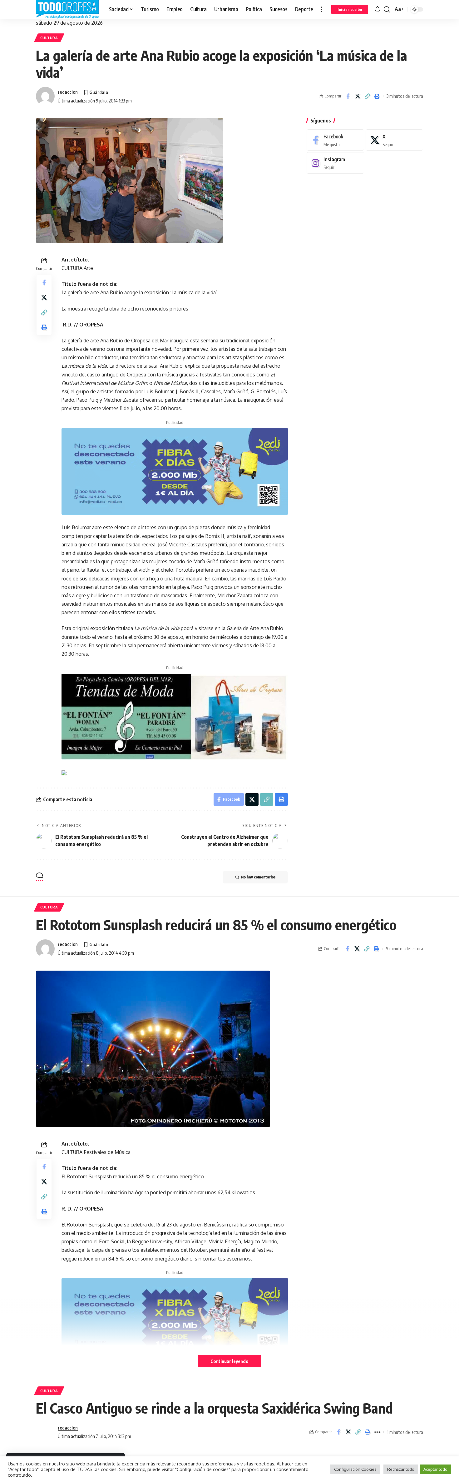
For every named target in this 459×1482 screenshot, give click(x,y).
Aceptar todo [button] (435, 1469)
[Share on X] (357, 96)
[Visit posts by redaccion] (45, 96)
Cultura (49, 37)
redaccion (68, 92)
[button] (321, 9)
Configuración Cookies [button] (355, 1469)
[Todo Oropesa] (67, 9)
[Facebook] (335, 140)
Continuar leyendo (229, 1361)
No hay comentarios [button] (258, 877)
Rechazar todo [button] (400, 1469)
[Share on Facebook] (347, 96)
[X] (394, 140)
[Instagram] (335, 163)
